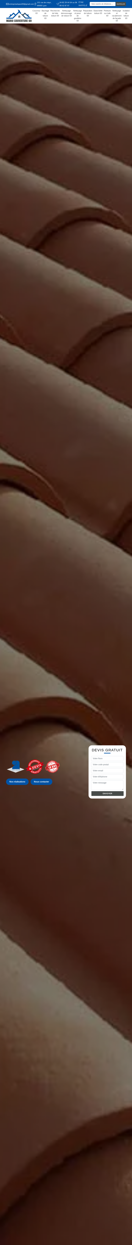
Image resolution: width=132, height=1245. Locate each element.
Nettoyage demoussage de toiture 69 (66, 13)
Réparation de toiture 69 (87, 13)
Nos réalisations (17, 782)
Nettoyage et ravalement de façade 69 (116, 16)
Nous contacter (41, 782)
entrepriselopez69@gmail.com (21, 4)
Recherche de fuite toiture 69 (55, 13)
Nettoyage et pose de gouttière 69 (77, 16)
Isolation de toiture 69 (126, 14)
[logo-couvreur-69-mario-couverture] (19, 16)
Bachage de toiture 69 (45, 14)
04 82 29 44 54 (66, 2)
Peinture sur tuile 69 (107, 13)
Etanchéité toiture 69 (98, 12)
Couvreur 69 (36, 12)
